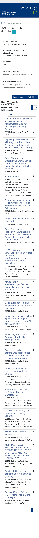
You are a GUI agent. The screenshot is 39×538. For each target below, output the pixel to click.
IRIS (3, 23)
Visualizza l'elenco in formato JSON (17, 75)
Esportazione (18, 97)
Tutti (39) (31, 97)
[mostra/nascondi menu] (37, 2)
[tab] (5, 114)
